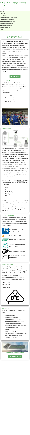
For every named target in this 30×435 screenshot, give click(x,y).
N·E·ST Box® (20, 180)
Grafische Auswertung (11, 335)
